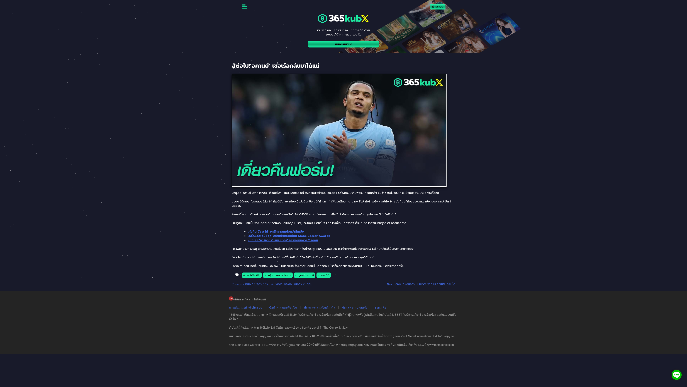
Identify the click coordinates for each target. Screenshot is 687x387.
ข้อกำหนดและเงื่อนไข (283, 307)
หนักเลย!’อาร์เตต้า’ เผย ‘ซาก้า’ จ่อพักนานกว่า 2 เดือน (283, 240)
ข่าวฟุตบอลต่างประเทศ (277, 275)
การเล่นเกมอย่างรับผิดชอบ (245, 307)
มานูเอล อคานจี (304, 275)
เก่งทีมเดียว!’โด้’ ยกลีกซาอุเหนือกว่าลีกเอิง (276, 232)
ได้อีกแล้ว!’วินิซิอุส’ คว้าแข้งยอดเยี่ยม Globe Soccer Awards (289, 236)
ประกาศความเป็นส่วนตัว (319, 307)
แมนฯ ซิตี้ (323, 275)
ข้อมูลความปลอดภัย (354, 307)
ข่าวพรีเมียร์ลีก (251, 275)
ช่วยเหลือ (380, 307)
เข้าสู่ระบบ (437, 7)
